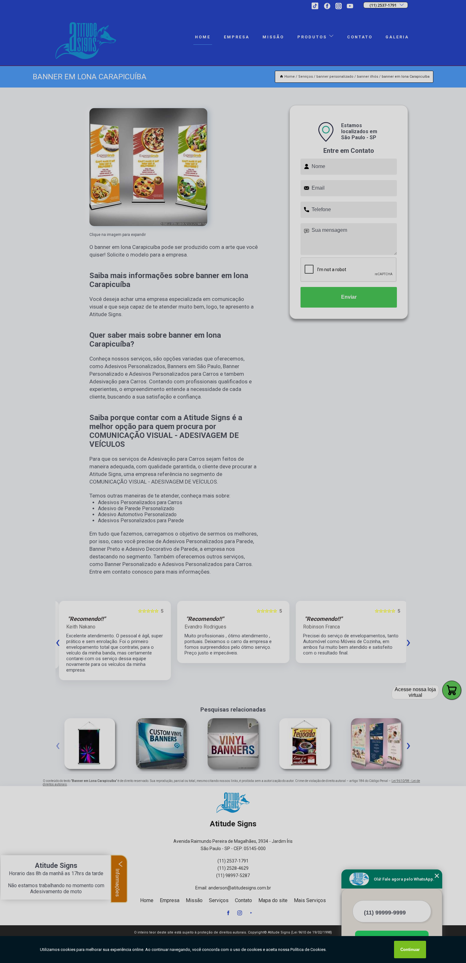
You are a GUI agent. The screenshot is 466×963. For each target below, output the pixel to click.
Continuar (410, 949)
